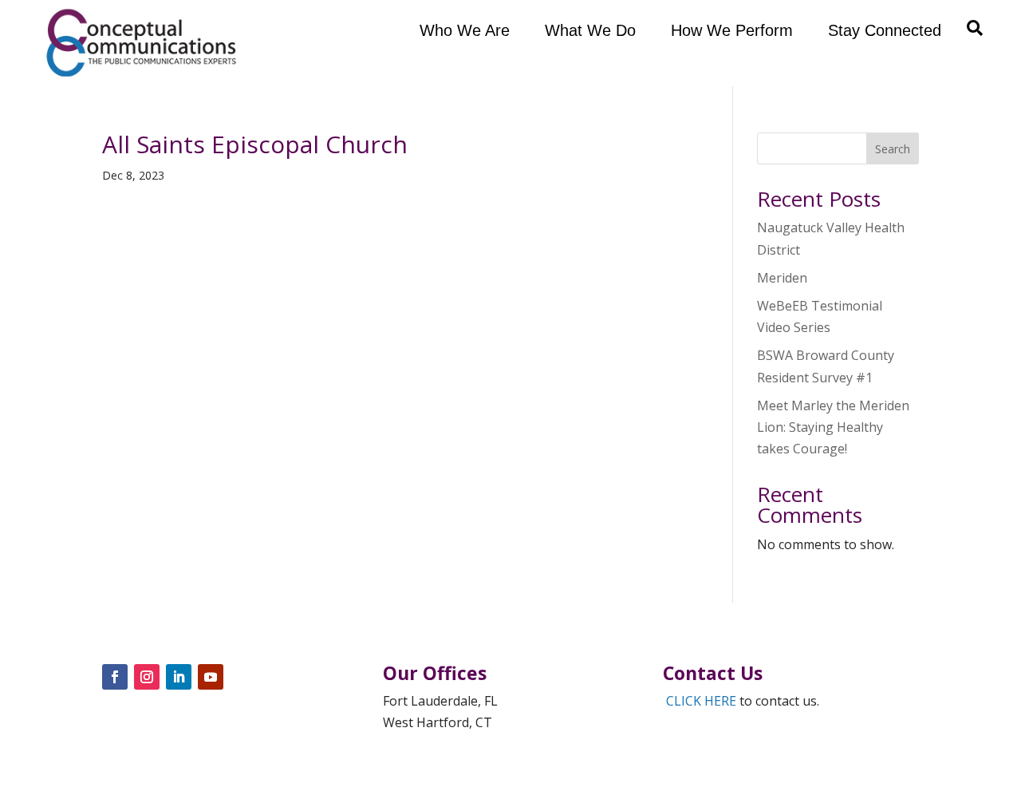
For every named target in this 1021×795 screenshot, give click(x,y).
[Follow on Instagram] (147, 677)
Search (892, 148)
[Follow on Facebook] (115, 677)
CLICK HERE (701, 701)
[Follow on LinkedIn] (178, 677)
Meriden (782, 278)
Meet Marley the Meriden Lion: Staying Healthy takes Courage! (833, 427)
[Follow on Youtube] (210, 677)
